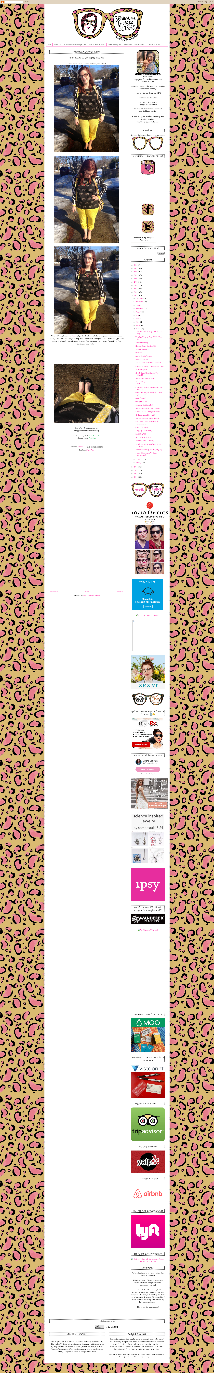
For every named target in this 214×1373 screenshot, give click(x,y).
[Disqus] (86, 488)
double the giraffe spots (143, 356)
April (138, 325)
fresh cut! (138, 352)
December (140, 298)
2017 (136, 289)
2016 (136, 292)
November (140, 301)
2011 (136, 477)
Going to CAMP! (141, 401)
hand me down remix (142, 349)
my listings (148, 237)
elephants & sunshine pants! (145, 415)
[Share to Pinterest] (102, 447)
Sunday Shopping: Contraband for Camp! (150, 366)
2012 (136, 473)
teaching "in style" (141, 359)
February (139, 459)
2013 (136, 470)
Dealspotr (152, 774)
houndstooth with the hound (145, 378)
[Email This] (92, 447)
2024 (136, 265)
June (138, 318)
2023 (136, 268)
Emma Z (80, 447)
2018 (136, 285)
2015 (136, 295)
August (138, 312)
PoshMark (92, 438)
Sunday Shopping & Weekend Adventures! (146, 454)
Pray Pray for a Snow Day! (145, 440)
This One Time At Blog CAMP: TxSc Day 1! (148, 338)
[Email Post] (88, 447)
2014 (136, 467)
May (138, 322)
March (138, 329)
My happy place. (141, 369)
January (139, 462)
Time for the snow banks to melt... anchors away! (147, 423)
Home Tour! (128, 45)
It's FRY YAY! (140, 434)
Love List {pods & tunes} (97, 45)
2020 (136, 278)
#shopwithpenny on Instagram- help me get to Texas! (149, 393)
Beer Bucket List (140, 45)
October (139, 305)
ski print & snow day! (143, 437)
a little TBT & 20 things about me (147, 411)
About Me (57, 45)
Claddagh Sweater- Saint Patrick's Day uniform (148, 388)
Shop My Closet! (154, 45)
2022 (136, 272)
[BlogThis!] (95, 447)
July (137, 315)
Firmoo (74, 335)
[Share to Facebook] (99, 447)
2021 (136, 275)
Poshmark (143, 240)
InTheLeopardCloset (96, 436)
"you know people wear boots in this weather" (148, 445)
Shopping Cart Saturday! (144, 405)
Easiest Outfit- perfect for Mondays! (148, 363)
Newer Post (54, 591)
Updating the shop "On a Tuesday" (147, 418)
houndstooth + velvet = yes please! (147, 408)
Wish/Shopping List (114, 45)
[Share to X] (97, 447)
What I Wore (90, 450)
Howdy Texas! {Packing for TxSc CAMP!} (147, 374)
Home (49, 45)
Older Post (119, 591)
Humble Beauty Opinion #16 (145, 346)
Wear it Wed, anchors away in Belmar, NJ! (148, 383)
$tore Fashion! (140, 398)
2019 (136, 282)
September (140, 308)
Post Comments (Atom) (91, 595)
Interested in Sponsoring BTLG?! (75, 45)
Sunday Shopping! (141, 342)
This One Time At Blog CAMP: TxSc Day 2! (148, 332)
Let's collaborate (147, 769)
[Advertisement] (148, 972)
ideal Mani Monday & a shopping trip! (149, 449)
